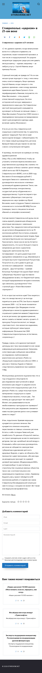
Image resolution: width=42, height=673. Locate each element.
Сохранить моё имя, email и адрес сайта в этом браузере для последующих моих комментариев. (21, 559)
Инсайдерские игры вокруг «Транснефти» (21, 613)
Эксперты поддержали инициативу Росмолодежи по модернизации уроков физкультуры (21, 638)
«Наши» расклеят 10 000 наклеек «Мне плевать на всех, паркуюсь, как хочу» (21, 589)
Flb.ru (13, 495)
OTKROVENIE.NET (21, 14)
